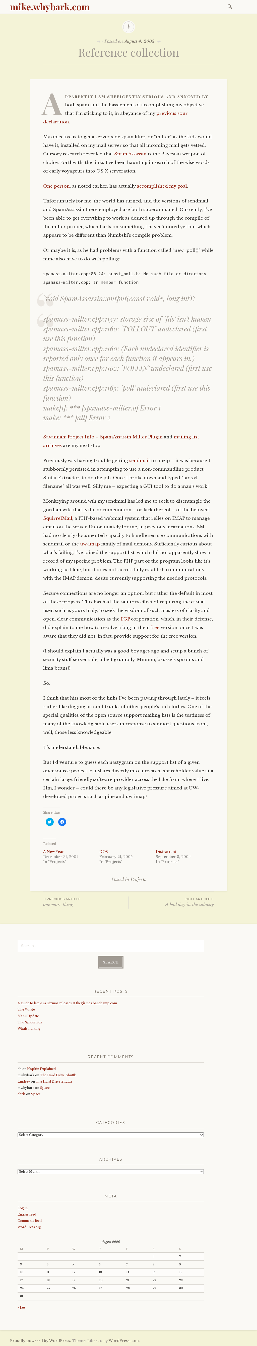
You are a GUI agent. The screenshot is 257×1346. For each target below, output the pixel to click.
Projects (138, 879)
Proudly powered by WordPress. (40, 1340)
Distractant (166, 851)
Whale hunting (29, 1028)
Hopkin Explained (41, 1069)
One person (56, 186)
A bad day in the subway (189, 902)
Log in (23, 1208)
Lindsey (24, 1081)
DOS (103, 851)
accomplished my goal (162, 186)
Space (45, 1088)
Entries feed (27, 1214)
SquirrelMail (57, 518)
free (154, 627)
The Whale (26, 1009)
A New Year (53, 851)
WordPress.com (124, 1340)
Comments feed (30, 1221)
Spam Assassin (130, 154)
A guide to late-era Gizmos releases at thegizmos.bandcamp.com (67, 1003)
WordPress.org (29, 1227)
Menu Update (28, 1016)
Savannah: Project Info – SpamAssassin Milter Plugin (103, 437)
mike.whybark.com (50, 7)
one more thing (62, 902)
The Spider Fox (30, 1022)
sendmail (139, 460)
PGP (125, 619)
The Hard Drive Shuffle (58, 1075)
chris (21, 1094)
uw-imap (90, 544)
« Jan (21, 1307)
